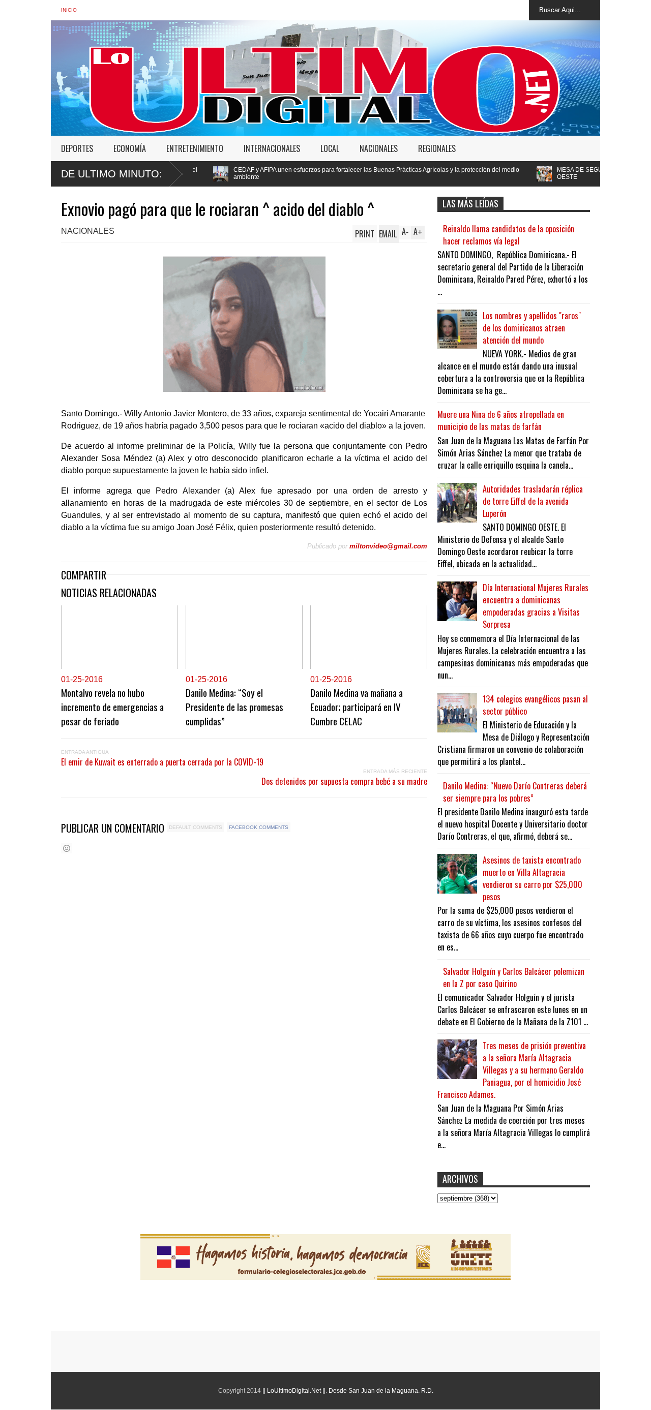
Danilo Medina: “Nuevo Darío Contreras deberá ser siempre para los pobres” (515, 792)
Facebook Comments (258, 827)
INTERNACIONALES (272, 148)
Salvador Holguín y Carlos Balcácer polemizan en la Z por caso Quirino (513, 977)
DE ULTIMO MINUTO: (111, 173)
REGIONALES (437, 148)
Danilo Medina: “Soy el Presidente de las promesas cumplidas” (234, 706)
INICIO (69, 10)
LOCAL (329, 148)
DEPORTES (77, 148)
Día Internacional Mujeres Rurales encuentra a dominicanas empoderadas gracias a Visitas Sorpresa (535, 605)
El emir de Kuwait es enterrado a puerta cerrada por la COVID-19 (162, 762)
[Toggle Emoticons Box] (66, 848)
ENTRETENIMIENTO (194, 148)
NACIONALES (379, 148)
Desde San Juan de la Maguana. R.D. (381, 1390)
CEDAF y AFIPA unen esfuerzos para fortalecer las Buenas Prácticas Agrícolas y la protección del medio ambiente (305, 173)
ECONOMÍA (129, 148)
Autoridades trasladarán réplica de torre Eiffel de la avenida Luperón (533, 501)
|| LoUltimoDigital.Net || (294, 1390)
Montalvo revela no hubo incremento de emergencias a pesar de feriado (112, 706)
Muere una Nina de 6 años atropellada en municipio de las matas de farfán (500, 420)
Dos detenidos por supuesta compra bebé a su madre (344, 781)
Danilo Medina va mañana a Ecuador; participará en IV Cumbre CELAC (356, 706)
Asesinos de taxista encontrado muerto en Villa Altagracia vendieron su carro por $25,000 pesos (532, 878)
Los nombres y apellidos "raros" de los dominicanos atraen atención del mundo (532, 328)
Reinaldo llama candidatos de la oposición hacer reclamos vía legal (508, 235)
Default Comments (195, 827)
